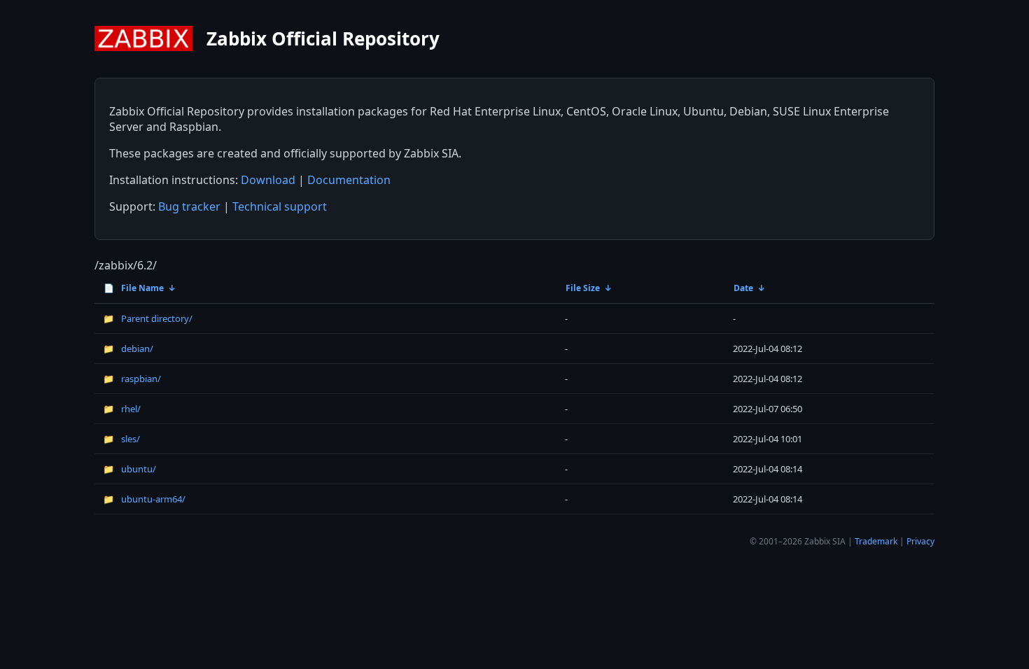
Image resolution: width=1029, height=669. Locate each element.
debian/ (128, 348)
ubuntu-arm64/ (144, 499)
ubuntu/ (129, 469)
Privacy (920, 541)
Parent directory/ (147, 318)
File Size (583, 288)
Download (268, 180)
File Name (134, 288)
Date (743, 288)
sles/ (121, 438)
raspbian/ (132, 378)
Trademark (876, 541)
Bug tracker (189, 206)
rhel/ (122, 408)
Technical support (279, 206)
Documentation (349, 180)
